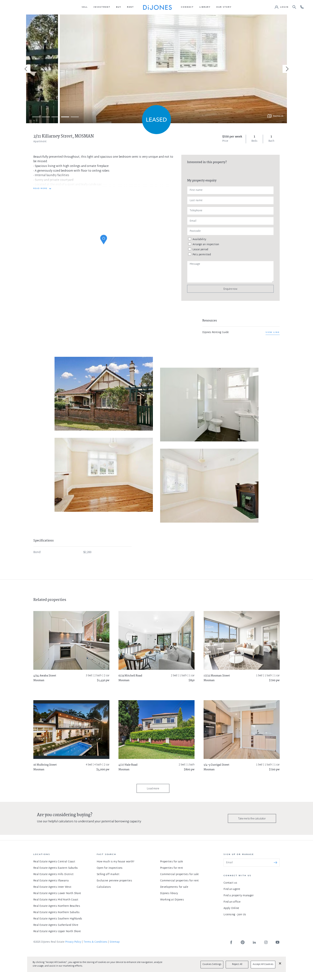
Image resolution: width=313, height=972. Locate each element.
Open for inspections (110, 868)
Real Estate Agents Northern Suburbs (56, 912)
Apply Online (231, 908)
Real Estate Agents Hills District (53, 874)
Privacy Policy (73, 942)
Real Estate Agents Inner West (52, 887)
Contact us (230, 883)
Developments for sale (174, 887)
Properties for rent (171, 868)
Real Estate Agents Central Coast (54, 861)
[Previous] (26, 69)
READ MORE (40, 189)
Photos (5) (278, 116)
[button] (85, 7)
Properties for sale (171, 861)
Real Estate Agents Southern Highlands (57, 919)
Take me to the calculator (252, 818)
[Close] (280, 963)
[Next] (287, 69)
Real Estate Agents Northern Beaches (56, 906)
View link (273, 332)
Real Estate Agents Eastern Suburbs (55, 868)
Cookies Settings (212, 964)
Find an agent (232, 889)
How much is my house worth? (115, 861)
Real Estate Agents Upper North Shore (57, 931)
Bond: (37, 552)
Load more (153, 788)
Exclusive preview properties (114, 880)
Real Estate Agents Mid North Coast (55, 900)
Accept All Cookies (263, 964)
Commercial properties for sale (179, 874)
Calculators (104, 887)
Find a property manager (239, 895)
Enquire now (230, 288)
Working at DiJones (172, 900)
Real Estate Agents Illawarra (51, 880)
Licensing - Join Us (235, 914)
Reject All (237, 964)
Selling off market (108, 874)
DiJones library (169, 893)
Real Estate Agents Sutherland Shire (55, 925)
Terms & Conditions (95, 942)
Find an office (232, 902)
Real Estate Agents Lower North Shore (57, 893)
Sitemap (115, 942)
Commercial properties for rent (179, 880)
